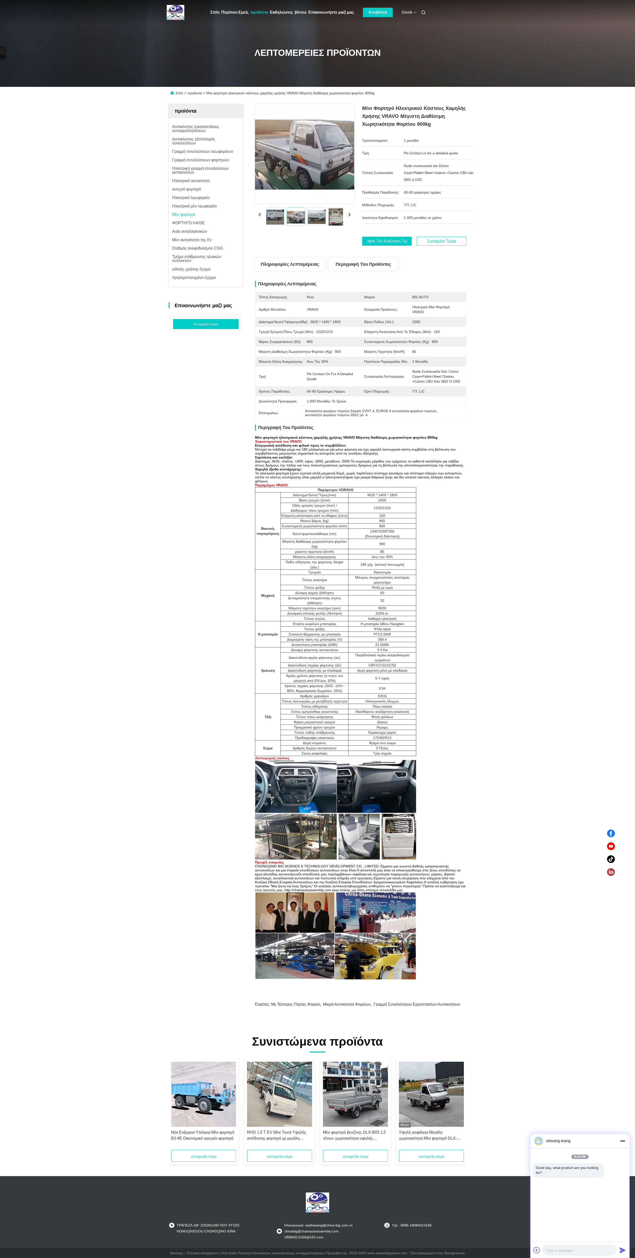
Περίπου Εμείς (235, 12)
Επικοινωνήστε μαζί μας (331, 12)
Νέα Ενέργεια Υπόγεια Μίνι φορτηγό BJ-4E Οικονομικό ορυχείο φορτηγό (202, 1135)
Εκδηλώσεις (281, 12)
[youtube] (610, 846)
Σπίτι (215, 12)
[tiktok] (610, 859)
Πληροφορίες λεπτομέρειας (290, 264)
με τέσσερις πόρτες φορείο (295, 1004)
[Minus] (623, 1141)
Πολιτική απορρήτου (202, 1253)
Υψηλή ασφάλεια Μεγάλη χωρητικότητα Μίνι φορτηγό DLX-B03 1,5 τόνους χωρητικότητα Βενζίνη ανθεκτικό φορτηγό (428, 1135)
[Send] (623, 1250)
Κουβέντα (378, 12)
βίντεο (301, 12)
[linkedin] (610, 872)
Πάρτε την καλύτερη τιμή (387, 241)
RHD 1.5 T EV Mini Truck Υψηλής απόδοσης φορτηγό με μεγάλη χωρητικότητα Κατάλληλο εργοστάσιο (279, 1135)
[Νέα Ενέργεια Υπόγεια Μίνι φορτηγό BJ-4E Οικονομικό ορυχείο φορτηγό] (203, 1094)
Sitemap (176, 1253)
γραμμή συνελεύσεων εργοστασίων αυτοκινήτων (417, 1004)
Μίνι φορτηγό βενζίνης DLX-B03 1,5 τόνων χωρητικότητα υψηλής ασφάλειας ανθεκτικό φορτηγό (354, 1135)
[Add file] (536, 1250)
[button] (178, 1106)
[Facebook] (610, 833)
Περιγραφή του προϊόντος (363, 264)
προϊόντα (259, 12)
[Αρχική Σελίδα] (175, 12)
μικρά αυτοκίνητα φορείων (347, 1004)
